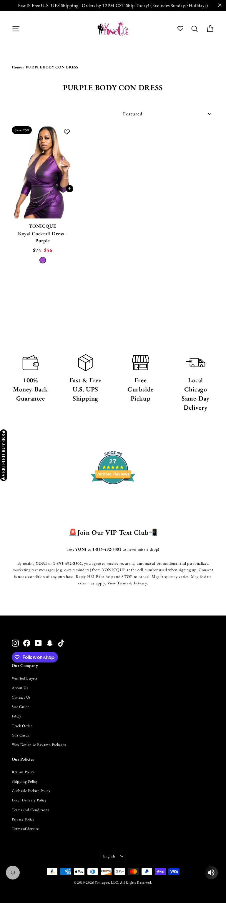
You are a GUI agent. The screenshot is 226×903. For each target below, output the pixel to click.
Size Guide (20, 706)
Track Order (22, 725)
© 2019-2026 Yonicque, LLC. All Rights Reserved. (113, 882)
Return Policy (23, 771)
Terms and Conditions (30, 809)
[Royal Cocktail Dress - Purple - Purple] (43, 260)
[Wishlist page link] (180, 28)
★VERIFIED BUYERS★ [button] (3, 455)
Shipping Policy (25, 781)
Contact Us (21, 697)
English (109, 856)
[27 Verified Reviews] (113, 494)
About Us (20, 687)
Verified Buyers (25, 678)
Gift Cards (20, 735)
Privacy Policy (23, 819)
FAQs (16, 716)
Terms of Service (25, 828)
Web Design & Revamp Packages (39, 744)
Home (17, 67)
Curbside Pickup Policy (31, 790)
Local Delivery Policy (29, 800)
